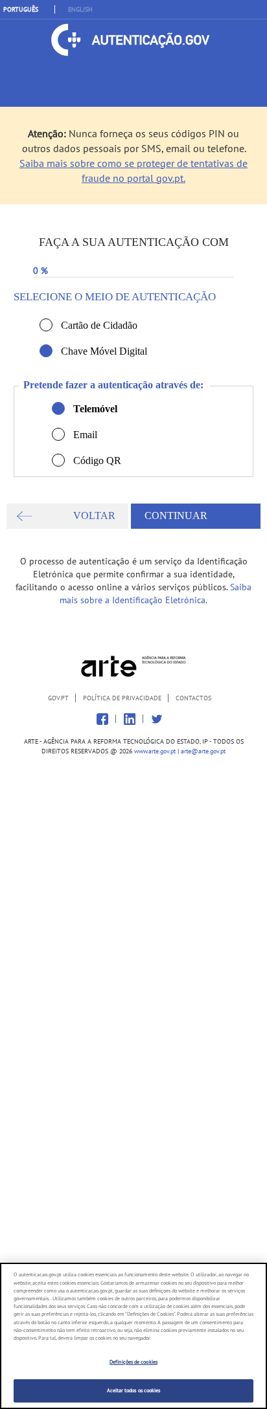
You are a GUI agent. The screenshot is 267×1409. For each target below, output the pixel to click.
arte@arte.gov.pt (203, 751)
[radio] (46, 324)
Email (58, 434)
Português (20, 9)
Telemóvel (58, 408)
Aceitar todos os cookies (134, 1390)
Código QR (58, 460)
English (80, 9)
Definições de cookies (133, 1362)
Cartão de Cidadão (46, 324)
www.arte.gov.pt (155, 751)
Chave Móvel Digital (46, 350)
